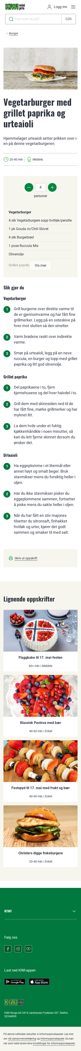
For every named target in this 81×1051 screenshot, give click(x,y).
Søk (68, 19)
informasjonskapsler (52, 1038)
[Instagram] (18, 948)
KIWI (8, 911)
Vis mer (40, 265)
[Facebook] (7, 948)
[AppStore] (39, 981)
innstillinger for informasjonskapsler (54, 1043)
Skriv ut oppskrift (26, 558)
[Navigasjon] (73, 7)
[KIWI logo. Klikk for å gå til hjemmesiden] (15, 6)
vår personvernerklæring (22, 1038)
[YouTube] (28, 948)
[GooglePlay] (14, 981)
